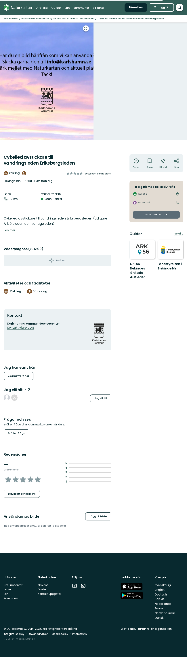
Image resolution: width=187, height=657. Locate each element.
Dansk (159, 618)
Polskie (160, 599)
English (160, 590)
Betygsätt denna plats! (98, 173)
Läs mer (10, 230)
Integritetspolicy (14, 634)
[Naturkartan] (18, 7)
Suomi (159, 608)
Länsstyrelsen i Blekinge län (170, 266)
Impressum (79, 634)
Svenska (161, 585)
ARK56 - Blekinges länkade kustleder (137, 270)
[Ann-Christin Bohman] (14, 397)
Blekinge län (12, 181)
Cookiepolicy (60, 634)
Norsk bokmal (165, 613)
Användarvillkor (38, 634)
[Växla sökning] (179, 7)
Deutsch (161, 594)
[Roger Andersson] (7, 397)
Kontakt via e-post (20, 328)
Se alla (178, 233)
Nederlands (163, 604)
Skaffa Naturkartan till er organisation (146, 629)
